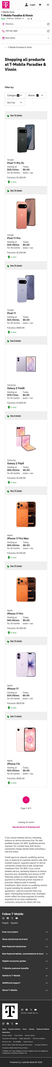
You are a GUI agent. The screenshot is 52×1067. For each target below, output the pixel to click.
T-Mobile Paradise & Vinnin (19, 47)
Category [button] (12, 95)
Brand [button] (31, 95)
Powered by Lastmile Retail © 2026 (26, 1062)
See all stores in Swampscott (26, 827)
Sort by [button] (15, 102)
